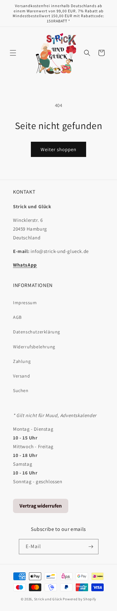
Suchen (21, 390)
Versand (21, 376)
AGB (17, 317)
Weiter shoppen (58, 149)
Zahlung (22, 361)
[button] (13, 53)
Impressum (25, 303)
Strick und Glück (48, 599)
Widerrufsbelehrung (34, 347)
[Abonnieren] (91, 546)
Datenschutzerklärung (36, 332)
